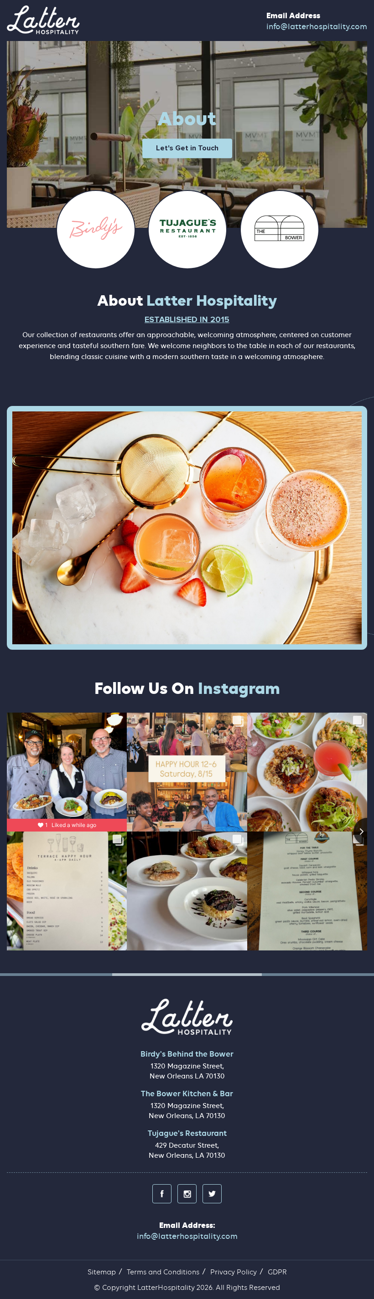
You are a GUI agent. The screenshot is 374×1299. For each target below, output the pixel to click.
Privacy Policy (233, 1272)
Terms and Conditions (163, 1272)
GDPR (277, 1272)
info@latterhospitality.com (316, 26)
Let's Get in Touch (187, 148)
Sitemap (102, 1272)
